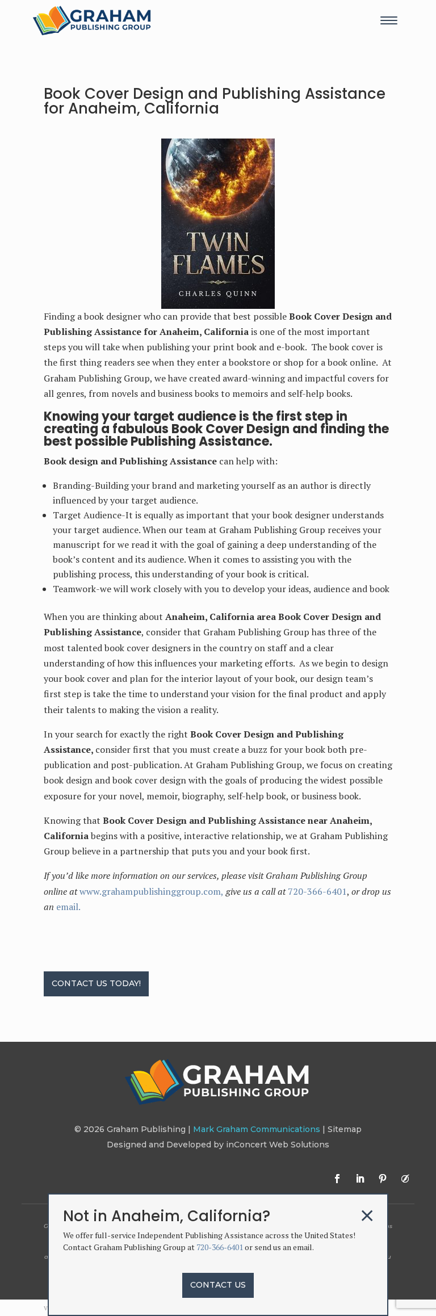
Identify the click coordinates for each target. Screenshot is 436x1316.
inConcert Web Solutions (277, 1144)
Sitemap (345, 1129)
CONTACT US (218, 1285)
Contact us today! (96, 983)
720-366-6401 (317, 891)
